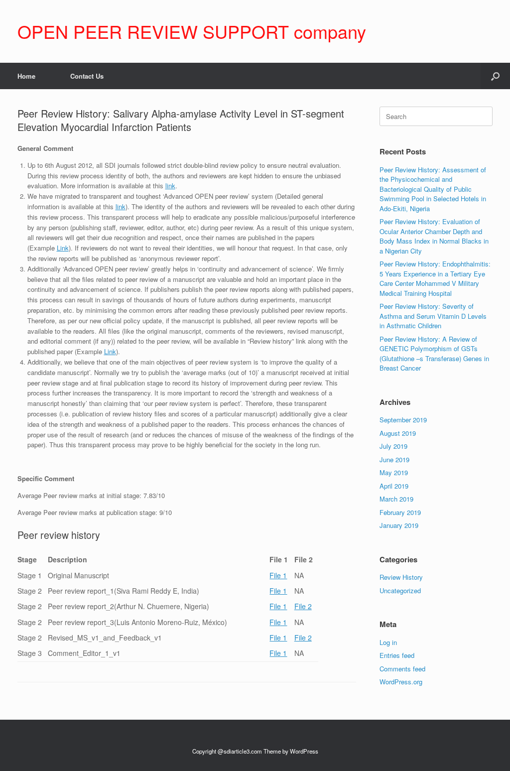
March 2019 (396, 499)
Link (63, 248)
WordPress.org (401, 681)
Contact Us (87, 76)
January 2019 (399, 525)
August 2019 (398, 433)
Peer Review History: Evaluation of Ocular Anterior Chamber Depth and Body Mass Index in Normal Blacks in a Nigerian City (434, 236)
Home (26, 76)
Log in (388, 642)
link (170, 185)
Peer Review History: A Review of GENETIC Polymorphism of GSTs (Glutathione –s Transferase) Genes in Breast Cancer (434, 353)
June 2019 (394, 459)
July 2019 (393, 446)
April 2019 (394, 486)
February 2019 (400, 512)
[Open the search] (495, 76)
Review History (401, 577)
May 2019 (394, 472)
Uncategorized (400, 590)
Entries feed (397, 655)
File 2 (303, 606)
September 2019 (403, 419)
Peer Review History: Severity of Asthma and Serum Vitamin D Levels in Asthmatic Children (433, 315)
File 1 (278, 575)
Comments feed (402, 668)
